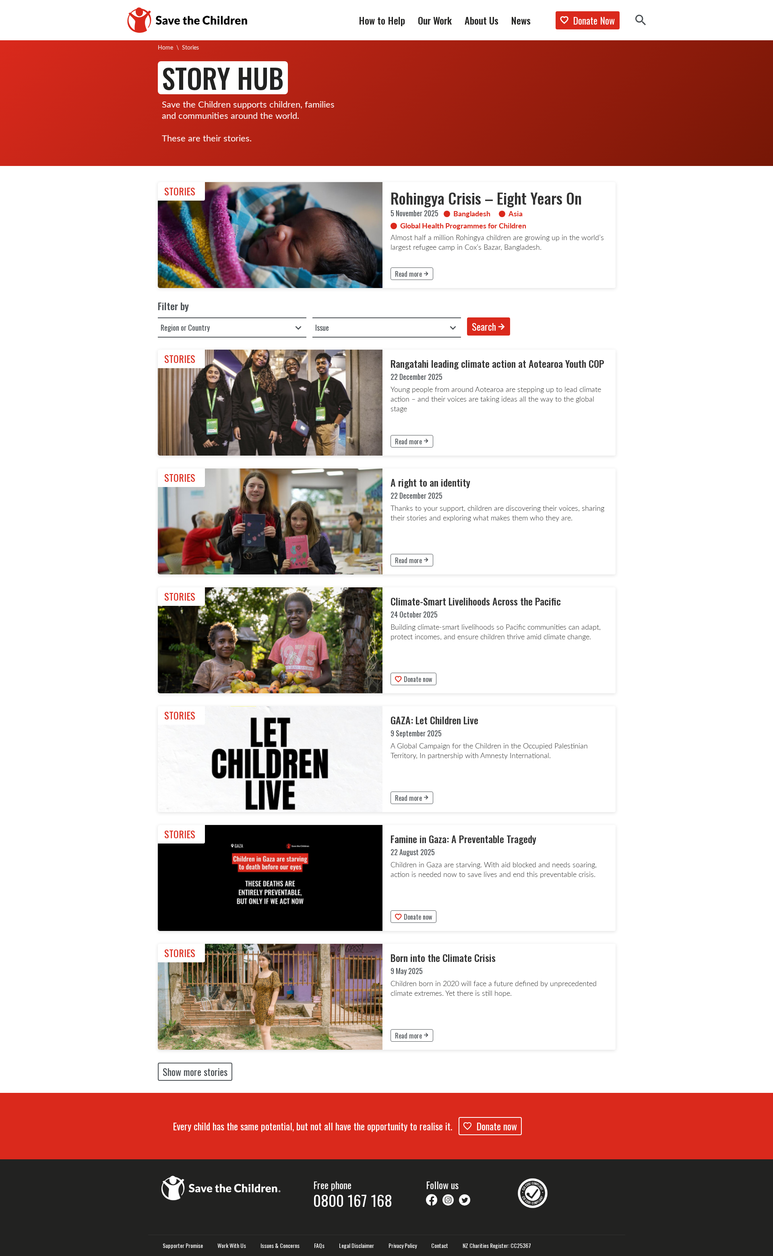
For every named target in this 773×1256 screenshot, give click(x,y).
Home (165, 47)
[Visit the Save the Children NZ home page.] (221, 1187)
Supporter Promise (183, 1245)
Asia (515, 213)
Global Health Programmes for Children (463, 225)
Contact (439, 1245)
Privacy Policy (403, 1245)
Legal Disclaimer (356, 1245)
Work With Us (231, 1245)
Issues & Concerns (280, 1245)
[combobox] (232, 327)
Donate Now (594, 20)
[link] (387, 235)
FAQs (319, 1245)
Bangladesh (471, 213)
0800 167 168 (352, 1200)
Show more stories (195, 1071)
